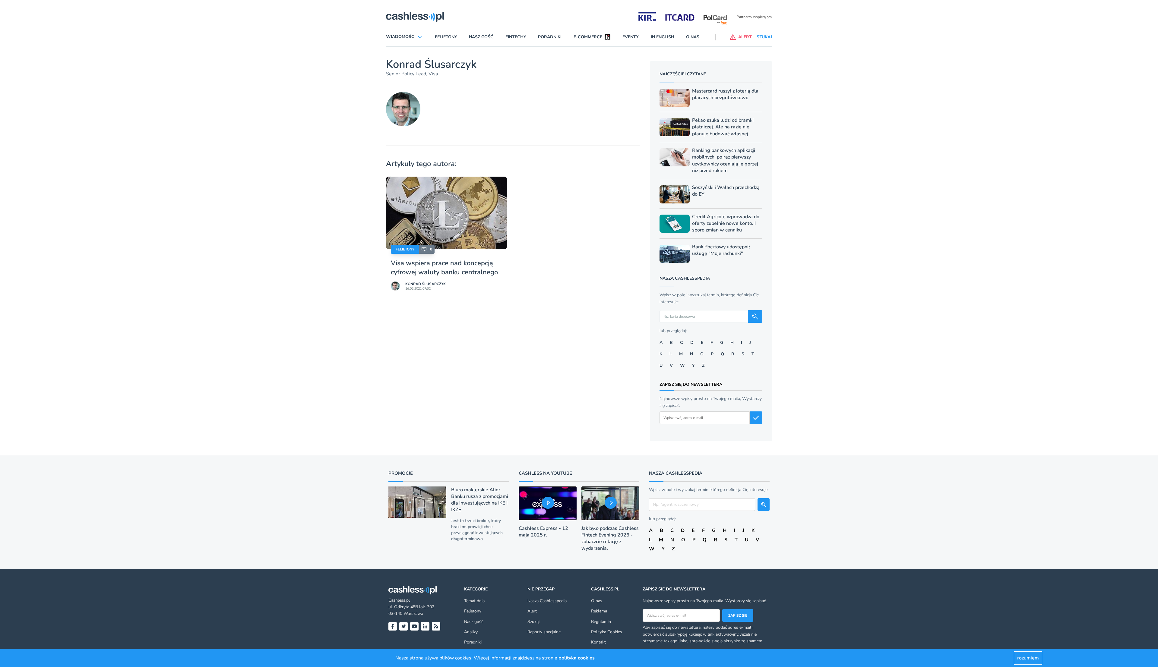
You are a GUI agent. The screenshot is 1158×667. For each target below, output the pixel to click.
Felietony (446, 37)
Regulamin (601, 622)
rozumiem (1028, 658)
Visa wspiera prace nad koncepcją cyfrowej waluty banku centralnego (444, 268)
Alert (532, 611)
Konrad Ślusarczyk (425, 284)
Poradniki (550, 37)
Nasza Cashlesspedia (547, 601)
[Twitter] (403, 626)
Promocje (400, 473)
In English (662, 37)
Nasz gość (481, 37)
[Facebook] (392, 626)
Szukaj (533, 622)
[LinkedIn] (425, 626)
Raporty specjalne (544, 632)
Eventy (630, 37)
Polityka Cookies (606, 632)
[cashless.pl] (415, 17)
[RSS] (436, 626)
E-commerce (588, 37)
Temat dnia (474, 601)
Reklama (599, 611)
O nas (692, 37)
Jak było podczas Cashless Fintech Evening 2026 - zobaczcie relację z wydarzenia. (610, 538)
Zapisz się (737, 615)
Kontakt (598, 642)
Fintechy (515, 37)
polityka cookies (576, 658)
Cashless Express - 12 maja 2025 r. (543, 531)
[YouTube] (414, 626)
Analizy (471, 632)
